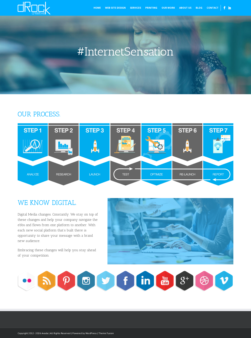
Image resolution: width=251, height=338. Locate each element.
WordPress (91, 333)
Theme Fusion (106, 333)
